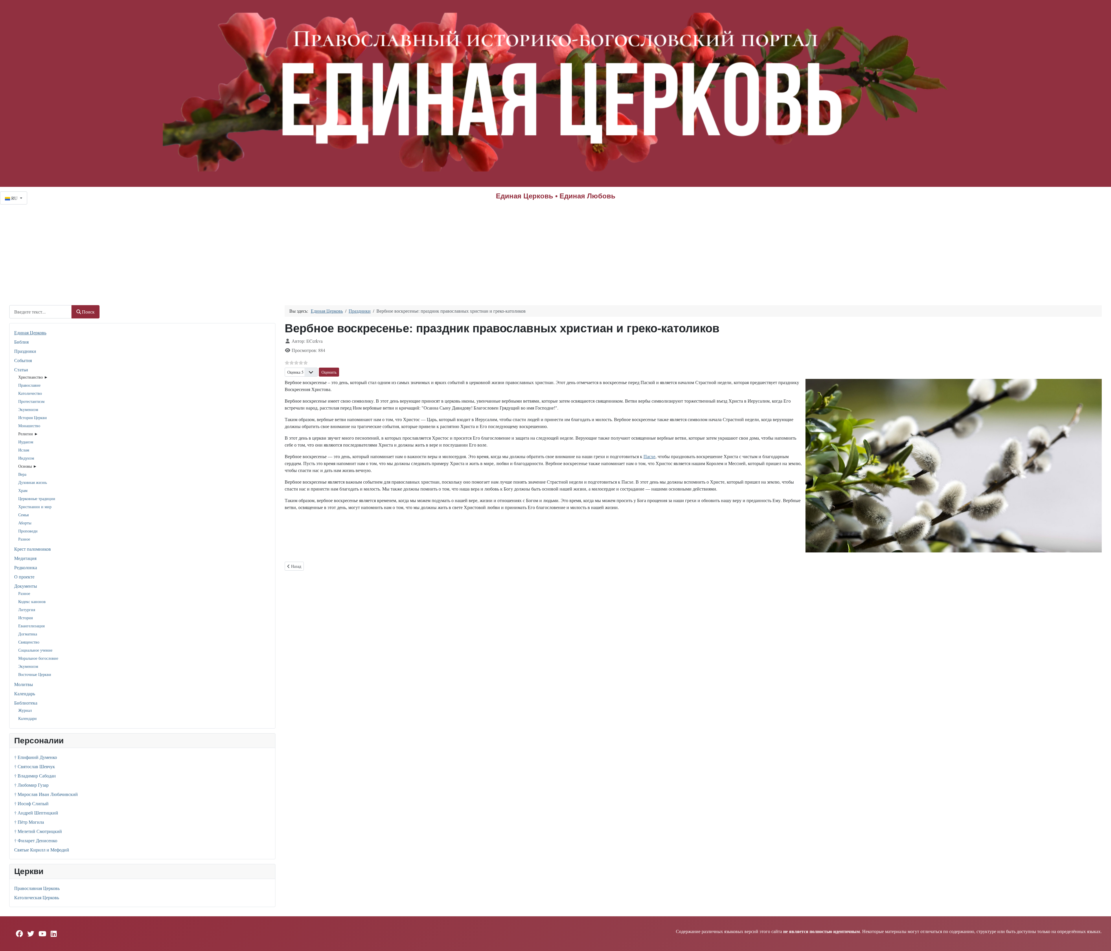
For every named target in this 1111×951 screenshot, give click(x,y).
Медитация (25, 558)
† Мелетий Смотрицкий (38, 831)
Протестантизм (31, 401)
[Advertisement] (555, 247)
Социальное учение (35, 650)
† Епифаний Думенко (35, 757)
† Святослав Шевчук (34, 766)
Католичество (30, 393)
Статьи (21, 369)
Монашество (29, 425)
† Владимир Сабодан (35, 776)
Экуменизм (28, 409)
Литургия (26, 609)
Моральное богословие (38, 658)
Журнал (25, 710)
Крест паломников (32, 549)
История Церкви (32, 417)
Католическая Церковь (36, 897)
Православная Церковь (37, 888)
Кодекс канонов (32, 601)
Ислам (23, 450)
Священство (28, 642)
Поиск (88, 312)
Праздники (25, 351)
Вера (22, 474)
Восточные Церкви (34, 674)
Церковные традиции (36, 498)
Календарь (24, 693)
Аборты (24, 523)
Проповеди (28, 531)
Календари (27, 718)
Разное (24, 539)
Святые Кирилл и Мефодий (41, 850)
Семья (23, 514)
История (25, 617)
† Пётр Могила (29, 822)
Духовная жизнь (32, 482)
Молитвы (23, 684)
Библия (21, 342)
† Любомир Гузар (31, 785)
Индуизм (26, 458)
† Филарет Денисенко (35, 840)
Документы (25, 586)
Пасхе (649, 456)
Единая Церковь (30, 332)
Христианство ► (33, 377)
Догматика (27, 634)
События (23, 360)
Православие (29, 385)
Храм (22, 490)
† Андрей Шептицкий (36, 813)
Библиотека (25, 703)
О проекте (24, 577)
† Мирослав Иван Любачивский (46, 794)
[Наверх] (1100, 940)
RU (14, 198)
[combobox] (40, 311)
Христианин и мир (34, 506)
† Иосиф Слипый (31, 803)
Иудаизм (25, 442)
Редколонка (25, 567)
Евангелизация (31, 626)
